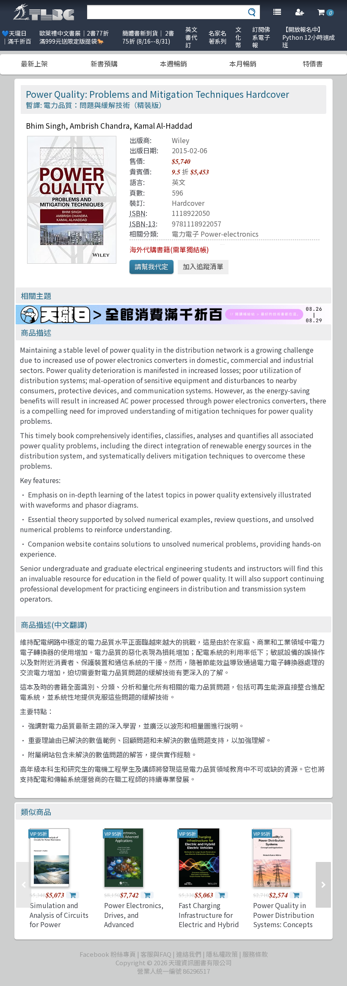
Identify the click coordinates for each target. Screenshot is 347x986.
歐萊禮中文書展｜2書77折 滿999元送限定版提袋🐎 (74, 37)
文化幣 (238, 37)
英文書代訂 (191, 37)
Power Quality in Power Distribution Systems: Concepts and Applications (283, 919)
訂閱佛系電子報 (261, 37)
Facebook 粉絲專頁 (108, 954)
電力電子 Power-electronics (215, 234)
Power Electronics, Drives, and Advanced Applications (133, 919)
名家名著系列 (217, 37)
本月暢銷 (242, 63)
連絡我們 (188, 954)
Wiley (180, 140)
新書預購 (104, 63)
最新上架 (34, 63)
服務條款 (255, 954)
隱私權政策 (222, 954)
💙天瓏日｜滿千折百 (16, 37)
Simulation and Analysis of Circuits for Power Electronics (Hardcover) (59, 924)
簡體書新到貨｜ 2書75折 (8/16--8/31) (148, 37)
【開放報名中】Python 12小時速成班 (308, 37)
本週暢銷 (173, 63)
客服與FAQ (155, 954)
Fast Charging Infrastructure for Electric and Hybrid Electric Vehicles (209, 919)
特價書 (313, 63)
